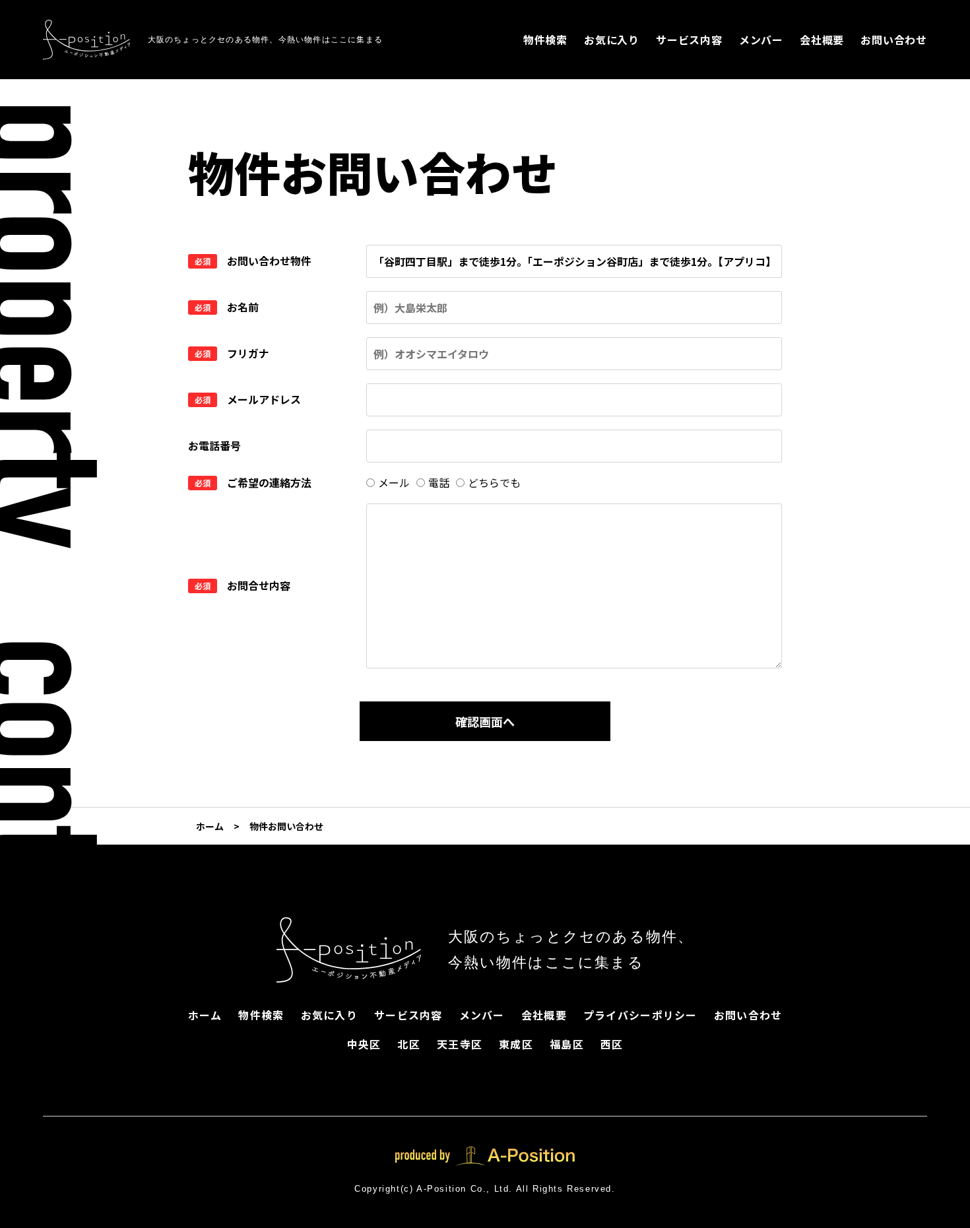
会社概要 (822, 40)
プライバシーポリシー (640, 1015)
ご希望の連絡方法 (269, 482)
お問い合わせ (893, 40)
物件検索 (545, 40)
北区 (408, 1044)
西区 (612, 1044)
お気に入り (611, 40)
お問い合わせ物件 (269, 261)
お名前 (243, 307)
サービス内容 (689, 40)
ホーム (205, 1015)
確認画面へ (485, 721)
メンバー (761, 40)
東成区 (516, 1044)
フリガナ (248, 353)
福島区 (567, 1044)
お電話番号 (214, 445)
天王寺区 (459, 1044)
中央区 (364, 1044)
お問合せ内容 (258, 585)
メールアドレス (264, 399)
